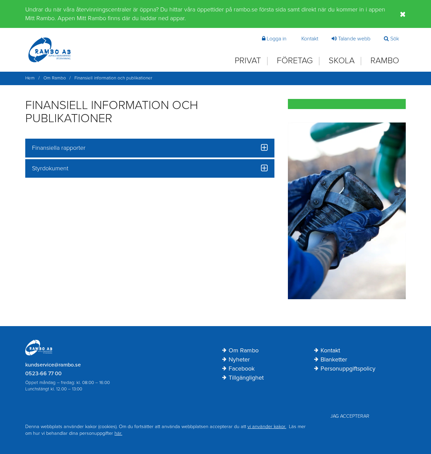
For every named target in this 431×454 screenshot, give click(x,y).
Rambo (384, 61)
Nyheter (239, 359)
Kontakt (309, 38)
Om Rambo (244, 350)
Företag (295, 61)
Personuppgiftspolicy (348, 368)
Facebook (242, 368)
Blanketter (334, 359)
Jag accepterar (349, 416)
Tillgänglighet (246, 378)
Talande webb (354, 38)
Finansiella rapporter (59, 147)
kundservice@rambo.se (53, 364)
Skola (342, 61)
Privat (248, 61)
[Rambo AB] (49, 50)
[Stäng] (403, 14)
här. (118, 433)
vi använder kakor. (266, 426)
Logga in (277, 38)
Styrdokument (50, 168)
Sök (394, 38)
